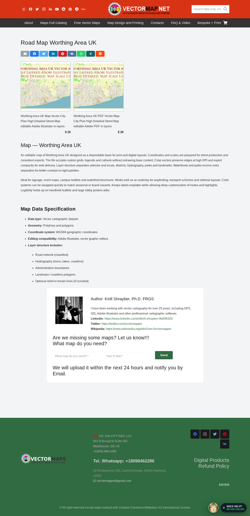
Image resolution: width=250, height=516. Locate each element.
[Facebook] (30, 9)
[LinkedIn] (50, 9)
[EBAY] (83, 9)
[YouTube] (57, 9)
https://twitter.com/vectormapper (122, 323)
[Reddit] (63, 9)
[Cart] (225, 22)
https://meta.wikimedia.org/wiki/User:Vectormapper (138, 328)
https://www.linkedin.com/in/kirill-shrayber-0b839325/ (139, 318)
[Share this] (34, 54)
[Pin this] (62, 54)
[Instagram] (43, 9)
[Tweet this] (43, 54)
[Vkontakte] (224, 444)
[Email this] (25, 54)
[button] (234, 508)
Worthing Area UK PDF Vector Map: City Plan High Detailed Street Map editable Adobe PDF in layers (97, 121)
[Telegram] (76, 9)
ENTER (224, 484)
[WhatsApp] (24, 9)
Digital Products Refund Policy (211, 463)
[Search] (225, 9)
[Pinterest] (70, 9)
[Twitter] (37, 9)
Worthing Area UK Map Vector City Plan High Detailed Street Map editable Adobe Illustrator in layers (43, 121)
